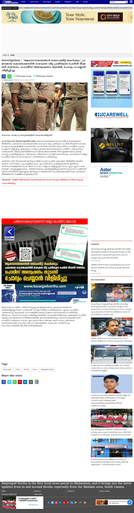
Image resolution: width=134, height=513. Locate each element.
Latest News (34, 2)
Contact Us (71, 491)
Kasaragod (47, 2)
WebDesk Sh (8, 80)
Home (23, 2)
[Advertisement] (64, 38)
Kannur (57, 2)
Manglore (68, 2)
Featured (95, 244)
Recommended (98, 280)
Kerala (85, 2)
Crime (12, 55)
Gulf (77, 2)
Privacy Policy (105, 491)
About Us (37, 491)
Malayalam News (47, 369)
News (35, 369)
